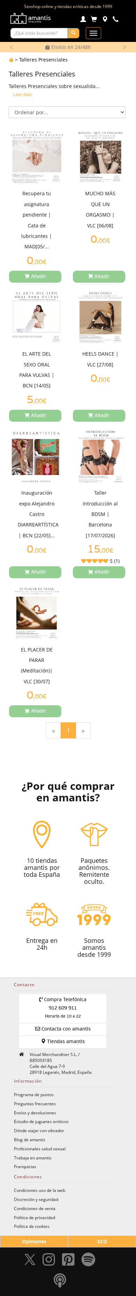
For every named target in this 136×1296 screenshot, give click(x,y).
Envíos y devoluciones (35, 1112)
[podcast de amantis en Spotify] (60, 1282)
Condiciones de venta (34, 1208)
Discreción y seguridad (36, 1199)
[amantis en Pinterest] (68, 1261)
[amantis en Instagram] (49, 1261)
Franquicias (25, 1166)
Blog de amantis (29, 1139)
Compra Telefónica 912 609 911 (64, 1008)
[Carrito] (94, 20)
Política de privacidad (34, 1217)
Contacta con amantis (65, 1029)
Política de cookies (32, 1226)
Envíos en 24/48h (70, 47)
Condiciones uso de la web (39, 1190)
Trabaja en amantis (33, 1157)
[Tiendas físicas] (105, 20)
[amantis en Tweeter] (30, 1261)
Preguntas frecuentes (35, 1103)
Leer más (22, 95)
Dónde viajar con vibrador (39, 1130)
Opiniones (34, 1241)
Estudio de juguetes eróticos (41, 1121)
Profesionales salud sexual (40, 1148)
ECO (102, 1241)
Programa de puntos (34, 1094)
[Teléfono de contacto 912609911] (116, 20)
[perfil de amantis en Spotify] (88, 1261)
